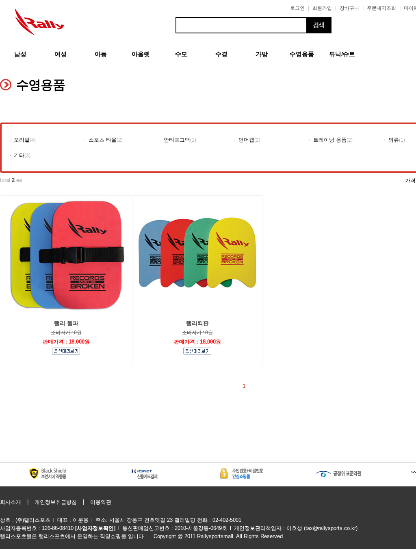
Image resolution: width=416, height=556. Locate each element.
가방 (262, 53)
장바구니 (349, 8)
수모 (181, 53)
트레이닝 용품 (330, 140)
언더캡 (246, 140)
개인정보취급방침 (56, 502)
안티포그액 (177, 140)
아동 (101, 53)
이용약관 (100, 502)
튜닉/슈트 (342, 53)
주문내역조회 (381, 8)
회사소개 (10, 502)
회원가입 (322, 8)
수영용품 (302, 53)
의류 (393, 140)
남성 (20, 53)
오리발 (22, 140)
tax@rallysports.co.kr (331, 528)
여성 (60, 53)
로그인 (297, 8)
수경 (221, 53)
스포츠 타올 (103, 140)
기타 (19, 155)
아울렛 (141, 53)
